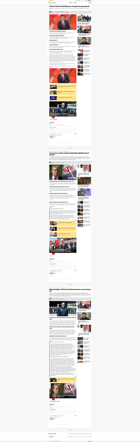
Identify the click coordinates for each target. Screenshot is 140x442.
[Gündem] (84, 40)
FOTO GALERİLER (72, 436)
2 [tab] (53, 117)
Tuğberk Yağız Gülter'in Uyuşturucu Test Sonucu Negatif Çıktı (83, 46)
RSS (49, 441)
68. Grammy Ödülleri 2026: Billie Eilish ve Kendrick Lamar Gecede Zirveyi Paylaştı (87, 66)
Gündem (54, 151)
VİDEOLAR (75, 2)
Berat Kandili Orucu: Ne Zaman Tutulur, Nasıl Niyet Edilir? (87, 74)
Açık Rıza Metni (85, 436)
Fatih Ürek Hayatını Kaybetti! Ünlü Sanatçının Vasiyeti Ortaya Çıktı (87, 70)
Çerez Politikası (81, 436)
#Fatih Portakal (55, 119)
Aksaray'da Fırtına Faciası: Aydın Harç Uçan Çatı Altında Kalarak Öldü (87, 51)
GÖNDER (75, 270)
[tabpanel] (62, 108)
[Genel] (84, 29)
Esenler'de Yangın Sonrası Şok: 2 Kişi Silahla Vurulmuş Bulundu (87, 55)
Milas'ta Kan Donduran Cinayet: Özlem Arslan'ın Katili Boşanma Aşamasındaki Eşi (87, 59)
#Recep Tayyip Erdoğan (53, 401)
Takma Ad (50, 123)
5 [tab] (61, 117)
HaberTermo (51, 151)
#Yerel (50, 119)
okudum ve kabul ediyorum (56, 270)
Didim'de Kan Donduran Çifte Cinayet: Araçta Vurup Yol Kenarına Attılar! (87, 221)
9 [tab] (72, 117)
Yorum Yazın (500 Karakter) (52, 127)
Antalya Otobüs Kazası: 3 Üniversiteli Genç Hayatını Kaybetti (87, 218)
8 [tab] (69, 117)
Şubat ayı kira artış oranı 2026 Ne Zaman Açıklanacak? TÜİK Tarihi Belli (87, 62)
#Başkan (58, 401)
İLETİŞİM (68, 436)
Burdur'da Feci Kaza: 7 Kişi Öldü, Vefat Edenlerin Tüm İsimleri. (87, 225)
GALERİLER (70, 2)
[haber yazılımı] (89, 441)
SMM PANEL (89, 436)
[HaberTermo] (53, 433)
